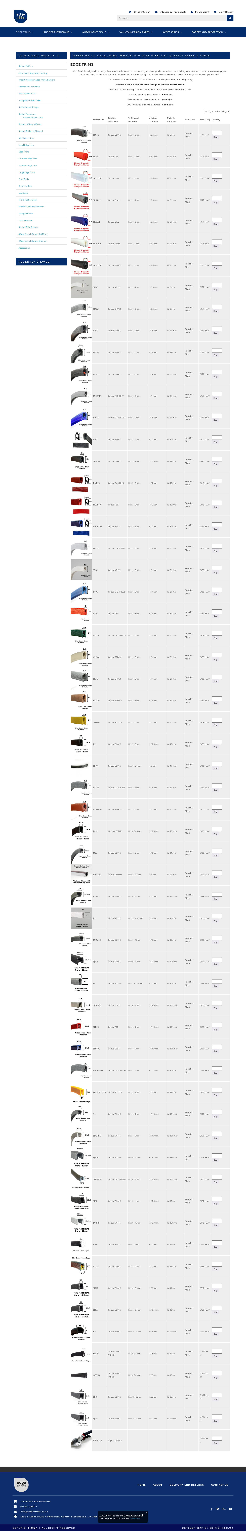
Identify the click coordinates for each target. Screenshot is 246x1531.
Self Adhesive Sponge (29, 107)
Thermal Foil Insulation (29, 86)
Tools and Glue (25, 220)
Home (142, 1484)
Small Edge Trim (26, 144)
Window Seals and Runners (31, 206)
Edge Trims (23, 32)
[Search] (230, 18)
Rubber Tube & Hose (28, 227)
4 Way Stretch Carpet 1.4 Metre (33, 234)
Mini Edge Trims (26, 138)
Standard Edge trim (28, 165)
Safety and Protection (207, 32)
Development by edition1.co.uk (207, 1528)
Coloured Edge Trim (28, 158)
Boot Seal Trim (25, 186)
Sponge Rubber (26, 213)
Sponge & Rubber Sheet (30, 100)
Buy (215, 137)
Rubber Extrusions (56, 32)
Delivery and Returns (187, 1484)
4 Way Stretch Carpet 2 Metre (32, 241)
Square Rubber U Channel (31, 131)
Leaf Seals (23, 192)
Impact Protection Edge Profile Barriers (37, 79)
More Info (135, 1518)
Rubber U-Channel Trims (30, 124)
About (157, 1484)
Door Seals (24, 179)
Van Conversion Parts (134, 32)
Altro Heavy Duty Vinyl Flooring (33, 72)
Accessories (170, 32)
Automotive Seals (94, 32)
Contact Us (219, 1484)
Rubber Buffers (26, 66)
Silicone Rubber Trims (33, 117)
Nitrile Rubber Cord (27, 199)
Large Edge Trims (27, 172)
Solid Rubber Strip (27, 93)
